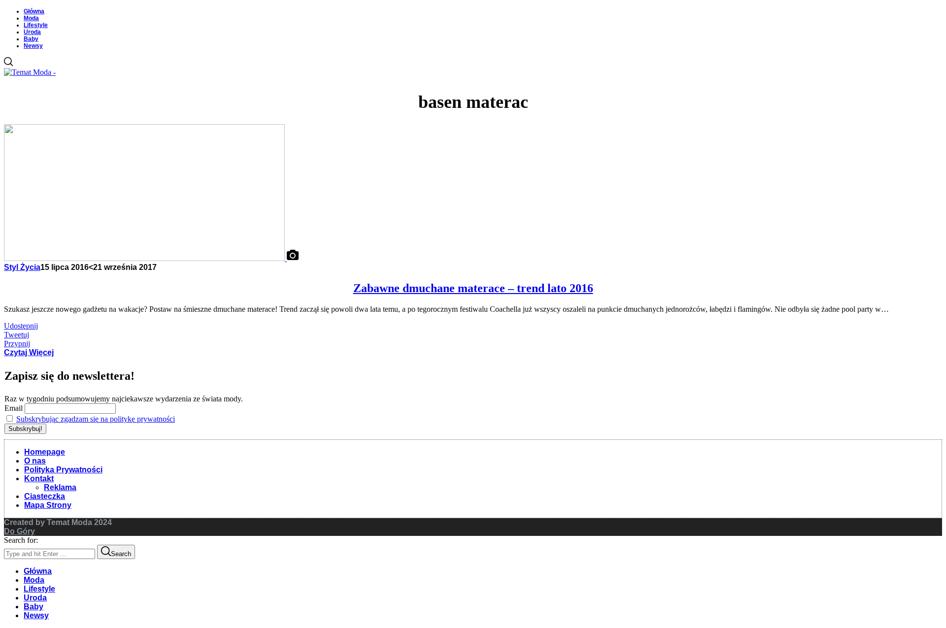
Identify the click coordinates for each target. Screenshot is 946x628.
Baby (31, 38)
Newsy (33, 45)
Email (13, 408)
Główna (34, 11)
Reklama (60, 487)
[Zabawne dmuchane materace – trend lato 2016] (145, 258)
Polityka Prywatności (63, 469)
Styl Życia (22, 267)
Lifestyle (36, 25)
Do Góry (19, 531)
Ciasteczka (44, 496)
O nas (35, 461)
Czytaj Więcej (29, 352)
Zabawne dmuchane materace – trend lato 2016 (473, 288)
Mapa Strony (47, 505)
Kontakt (39, 478)
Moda (31, 18)
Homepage (44, 452)
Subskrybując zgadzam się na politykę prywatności (95, 419)
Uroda (32, 32)
